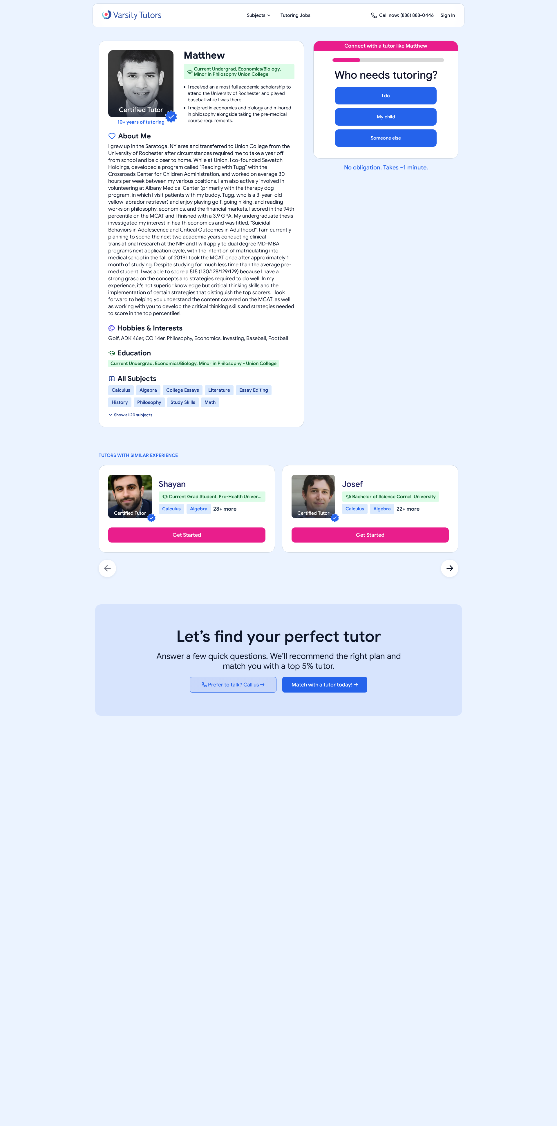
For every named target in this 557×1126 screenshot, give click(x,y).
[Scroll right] (449, 568)
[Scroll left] (107, 568)
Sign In (448, 15)
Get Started (187, 535)
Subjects (256, 15)
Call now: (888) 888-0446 (406, 15)
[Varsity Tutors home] (131, 15)
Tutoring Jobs (295, 15)
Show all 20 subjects (133, 414)
